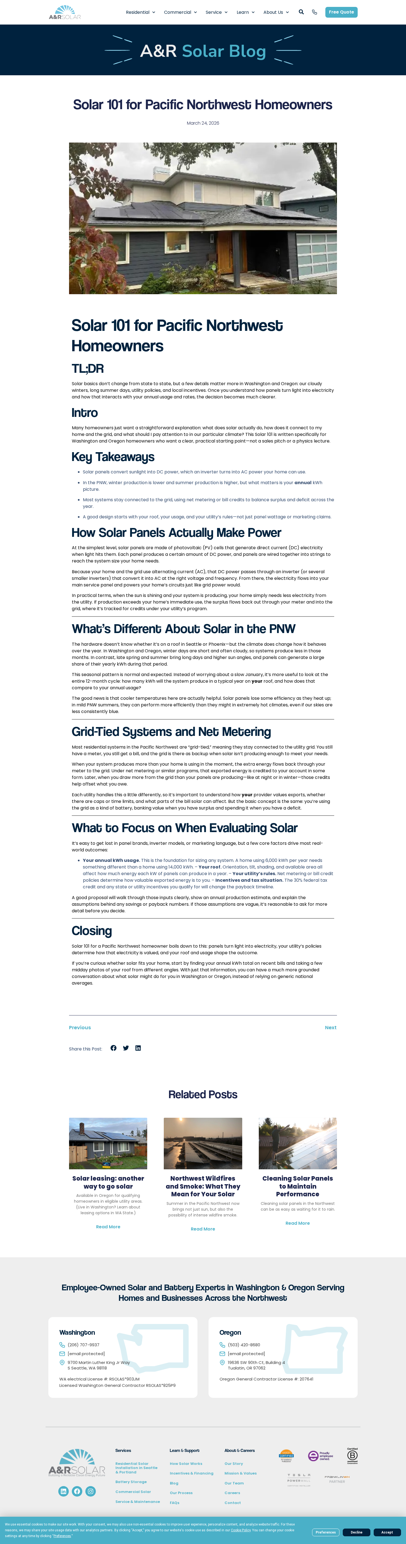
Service (214, 12)
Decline (356, 1532)
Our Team (234, 1483)
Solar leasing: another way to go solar (108, 1182)
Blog (174, 1483)
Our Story (234, 1463)
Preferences (326, 1532)
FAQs (174, 1502)
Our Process (181, 1492)
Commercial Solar (133, 1491)
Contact (233, 1502)
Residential (137, 12)
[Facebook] (77, 1491)
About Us (273, 12)
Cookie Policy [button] (241, 1530)
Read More (108, 1227)
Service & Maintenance (137, 1501)
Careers (232, 1492)
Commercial (177, 12)
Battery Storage (131, 1481)
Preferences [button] (62, 1536)
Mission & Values (241, 1473)
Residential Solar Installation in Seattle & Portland (136, 1468)
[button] (113, 1048)
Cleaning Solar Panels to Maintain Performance (297, 1186)
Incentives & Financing (191, 1473)
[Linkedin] (63, 1491)
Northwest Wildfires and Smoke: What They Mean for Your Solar (203, 1186)
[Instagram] (90, 1491)
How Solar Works (186, 1463)
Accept (387, 1532)
